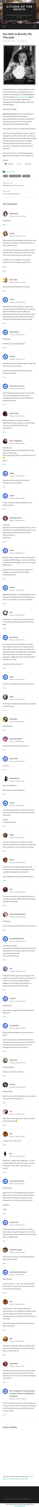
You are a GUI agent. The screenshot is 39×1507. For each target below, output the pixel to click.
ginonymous (13, 637)
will (10, 889)
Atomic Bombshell (15, 739)
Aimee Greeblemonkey (17, 914)
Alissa (11, 677)
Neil (10, 1134)
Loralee (12, 233)
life (6, 176)
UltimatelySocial (19, 1506)
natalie (11, 587)
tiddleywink (13, 213)
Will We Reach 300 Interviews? (13, 184)
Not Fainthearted (15, 518)
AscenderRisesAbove (16, 938)
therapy (27, 176)
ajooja (11, 697)
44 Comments (22, 41)
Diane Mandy (14, 332)
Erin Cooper (13, 280)
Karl (10, 1339)
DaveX (11, 550)
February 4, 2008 (9, 41)
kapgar (11, 473)
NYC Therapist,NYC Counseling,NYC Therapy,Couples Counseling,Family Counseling (22, 1393)
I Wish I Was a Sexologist (11, 193)
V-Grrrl (11, 299)
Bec (10, 1153)
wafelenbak (13, 1363)
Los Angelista (14, 1025)
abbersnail (13, 1060)
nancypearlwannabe (16, 1181)
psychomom (13, 758)
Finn (11, 612)
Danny (11, 860)
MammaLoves (14, 778)
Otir (10, 968)
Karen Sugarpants (15, 441)
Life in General (10, 171)
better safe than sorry (17, 386)
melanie (12, 356)
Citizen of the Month (19, 8)
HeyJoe (12, 803)
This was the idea (21, 97)
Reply (5, 224)
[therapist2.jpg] (19, 85)
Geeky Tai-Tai (14, 413)
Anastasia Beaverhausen (18, 1272)
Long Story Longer (15, 1250)
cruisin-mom (13, 1222)
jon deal (12, 1084)
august (11, 495)
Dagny (11, 835)
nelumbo (12, 998)
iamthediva (13, 719)
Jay (10, 1111)
